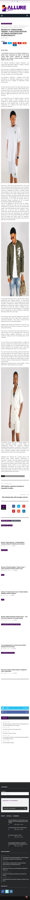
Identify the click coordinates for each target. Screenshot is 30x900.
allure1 (14, 648)
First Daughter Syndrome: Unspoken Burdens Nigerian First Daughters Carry (17, 843)
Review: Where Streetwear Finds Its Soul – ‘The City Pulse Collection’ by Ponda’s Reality (14, 617)
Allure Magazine (4, 624)
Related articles (6, 520)
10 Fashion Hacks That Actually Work (17, 827)
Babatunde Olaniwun (10, 476)
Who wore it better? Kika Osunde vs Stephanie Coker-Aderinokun (14, 670)
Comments (16, 816)
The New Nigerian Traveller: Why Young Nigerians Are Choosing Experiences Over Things (13, 18)
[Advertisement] (15, 693)
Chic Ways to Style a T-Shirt (14, 835)
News (3, 574)
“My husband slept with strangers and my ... (15, 497)
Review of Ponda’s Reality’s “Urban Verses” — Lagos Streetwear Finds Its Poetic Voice (13, 567)
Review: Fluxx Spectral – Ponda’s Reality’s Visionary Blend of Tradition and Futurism (13, 543)
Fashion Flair (18, 624)
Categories (3, 791)
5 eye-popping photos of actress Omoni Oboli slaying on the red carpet (13, 645)
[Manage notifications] (26, 897)
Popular (9, 816)
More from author (15, 520)
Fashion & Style (4, 23)
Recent (3, 816)
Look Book (9, 23)
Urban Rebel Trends (20, 476)
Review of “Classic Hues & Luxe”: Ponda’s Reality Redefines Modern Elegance (14, 592)
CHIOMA (13, 545)
